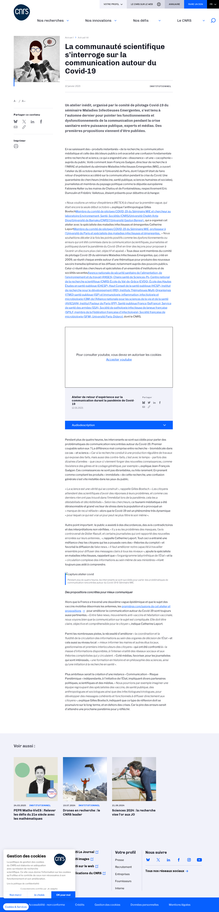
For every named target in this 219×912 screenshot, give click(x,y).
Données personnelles (145, 904)
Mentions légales (179, 904)
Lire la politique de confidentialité (23, 883)
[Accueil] (23, 12)
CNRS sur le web (82, 866)
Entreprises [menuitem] (122, 874)
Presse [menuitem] (119, 860)
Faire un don (195, 4)
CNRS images (79, 859)
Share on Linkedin (32, 121)
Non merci (15, 894)
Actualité (83, 37)
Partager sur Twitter (24, 121)
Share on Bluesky (15, 121)
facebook (178, 860)
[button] (16, 906)
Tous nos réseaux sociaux (158, 871)
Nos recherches (50, 20)
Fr (211, 4)
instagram (189, 860)
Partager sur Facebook (41, 121)
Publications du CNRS (85, 873)
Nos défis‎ (141, 20)
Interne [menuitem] (119, 888)
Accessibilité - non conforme (47, 904)
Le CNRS (184, 20)
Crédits (79, 904)
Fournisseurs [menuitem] (123, 881)
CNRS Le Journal (82, 852)
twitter (158, 860)
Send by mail (15, 127)
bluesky (148, 860)
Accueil (69, 37)
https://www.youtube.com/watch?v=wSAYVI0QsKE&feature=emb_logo (149, 407)
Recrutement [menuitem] (123, 867)
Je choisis (39, 894)
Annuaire (174, 4)
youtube (199, 860)
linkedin (168, 860)
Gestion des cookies (107, 904)
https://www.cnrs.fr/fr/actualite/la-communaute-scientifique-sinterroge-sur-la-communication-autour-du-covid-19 (24, 127)
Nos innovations (98, 20)
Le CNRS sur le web (142, 4)
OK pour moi (63, 894)
